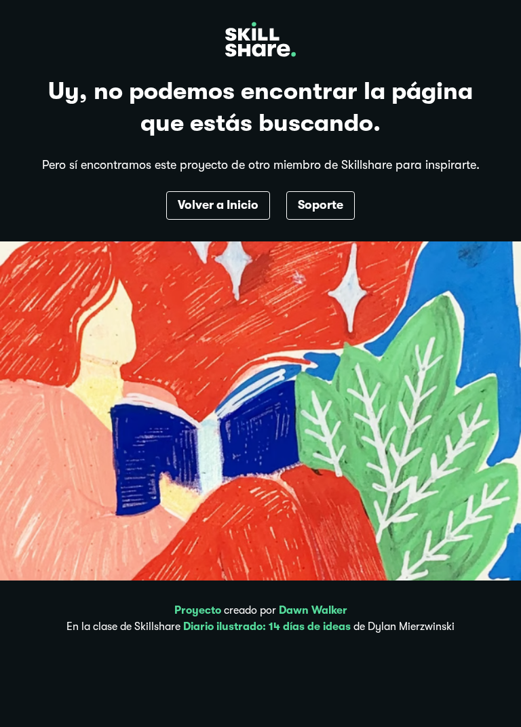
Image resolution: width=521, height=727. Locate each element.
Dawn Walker (313, 610)
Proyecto (197, 610)
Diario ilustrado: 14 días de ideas (267, 627)
